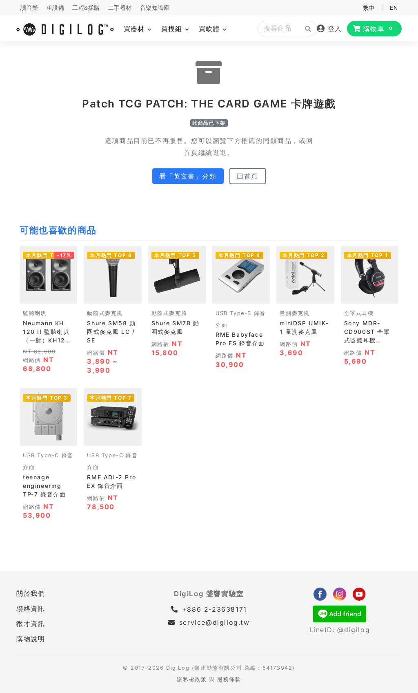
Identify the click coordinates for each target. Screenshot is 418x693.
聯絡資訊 (30, 608)
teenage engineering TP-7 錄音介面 (44, 486)
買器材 (135, 29)
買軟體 (210, 29)
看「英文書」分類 (188, 176)
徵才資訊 (30, 623)
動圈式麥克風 (105, 313)
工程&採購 (86, 7)
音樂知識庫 (155, 7)
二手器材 (120, 7)
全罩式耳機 (359, 313)
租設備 (55, 7)
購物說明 (30, 639)
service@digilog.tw (214, 622)
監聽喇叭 (35, 313)
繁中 (369, 7)
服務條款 (229, 679)
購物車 (378, 29)
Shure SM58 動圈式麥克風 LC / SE (111, 332)
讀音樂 (29, 7)
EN (394, 7)
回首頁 (247, 176)
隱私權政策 (192, 679)
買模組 (173, 29)
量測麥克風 (294, 313)
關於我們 (30, 593)
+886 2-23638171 (213, 609)
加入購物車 (48, 294)
